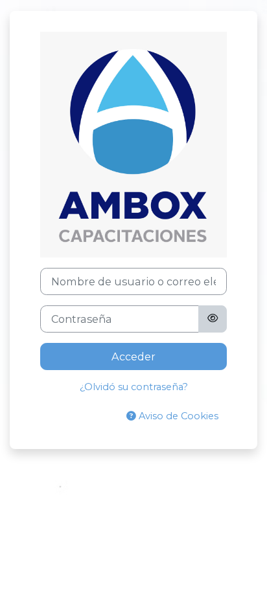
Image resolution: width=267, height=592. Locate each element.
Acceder (133, 356)
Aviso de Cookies (177, 416)
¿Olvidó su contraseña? (134, 387)
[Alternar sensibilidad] (212, 319)
